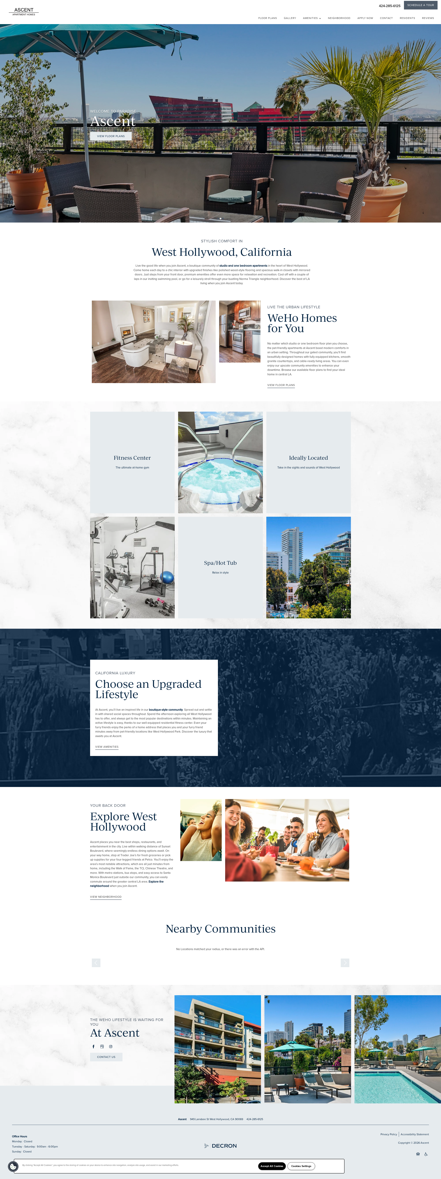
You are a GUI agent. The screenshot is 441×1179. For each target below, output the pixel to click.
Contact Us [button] (106, 1057)
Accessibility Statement (415, 1134)
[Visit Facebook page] (93, 1046)
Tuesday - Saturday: (23, 1147)
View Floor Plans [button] (111, 136)
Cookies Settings (301, 1166)
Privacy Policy (389, 1134)
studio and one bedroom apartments (243, 266)
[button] (421, 6)
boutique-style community (166, 710)
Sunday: (17, 1152)
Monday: (17, 1141)
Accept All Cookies (272, 1166)
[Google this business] (102, 1046)
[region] (179, 1166)
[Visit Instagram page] (110, 1046)
